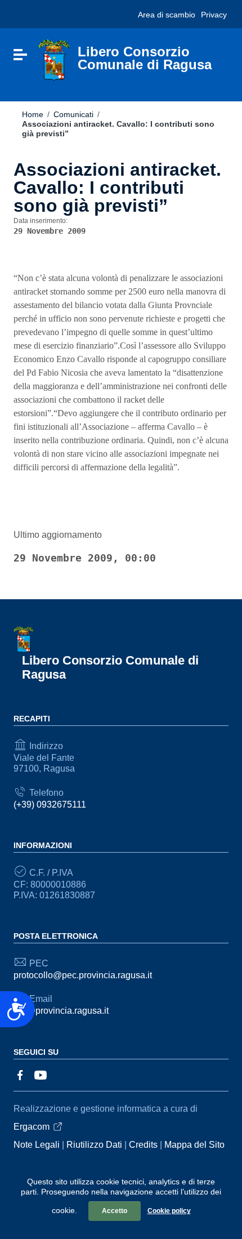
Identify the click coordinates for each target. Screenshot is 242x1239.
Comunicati (73, 114)
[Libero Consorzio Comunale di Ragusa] (54, 60)
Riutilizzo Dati (94, 1144)
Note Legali (37, 1144)
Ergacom (32, 1126)
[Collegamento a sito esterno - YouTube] (40, 1074)
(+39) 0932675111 (50, 804)
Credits (143, 1144)
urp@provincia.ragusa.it (61, 1010)
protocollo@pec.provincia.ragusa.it (83, 975)
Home (32, 114)
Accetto (114, 1211)
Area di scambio (166, 15)
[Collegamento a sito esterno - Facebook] (20, 1074)
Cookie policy (169, 1211)
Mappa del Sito (194, 1144)
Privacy (214, 15)
